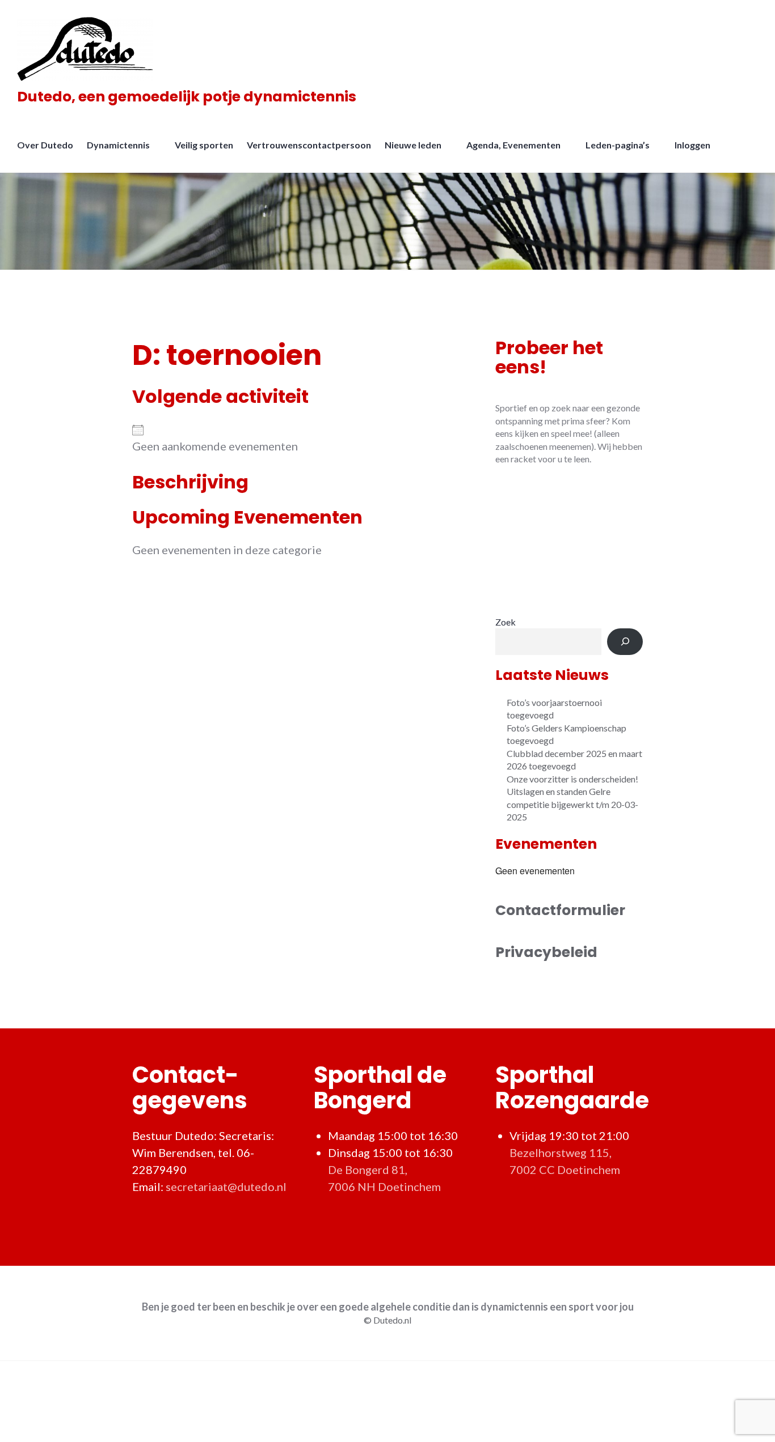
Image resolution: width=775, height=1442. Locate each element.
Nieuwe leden (413, 144)
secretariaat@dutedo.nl (226, 1186)
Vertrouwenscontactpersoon (309, 144)
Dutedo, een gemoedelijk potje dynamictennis (186, 97)
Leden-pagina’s (618, 144)
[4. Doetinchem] (569, 540)
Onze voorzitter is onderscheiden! (572, 778)
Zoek (505, 621)
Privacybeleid (546, 952)
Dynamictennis (118, 144)
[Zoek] (625, 641)
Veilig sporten (204, 144)
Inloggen (692, 144)
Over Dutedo (45, 144)
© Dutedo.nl (387, 1320)
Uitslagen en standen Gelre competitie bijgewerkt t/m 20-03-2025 (572, 804)
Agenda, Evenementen (513, 144)
